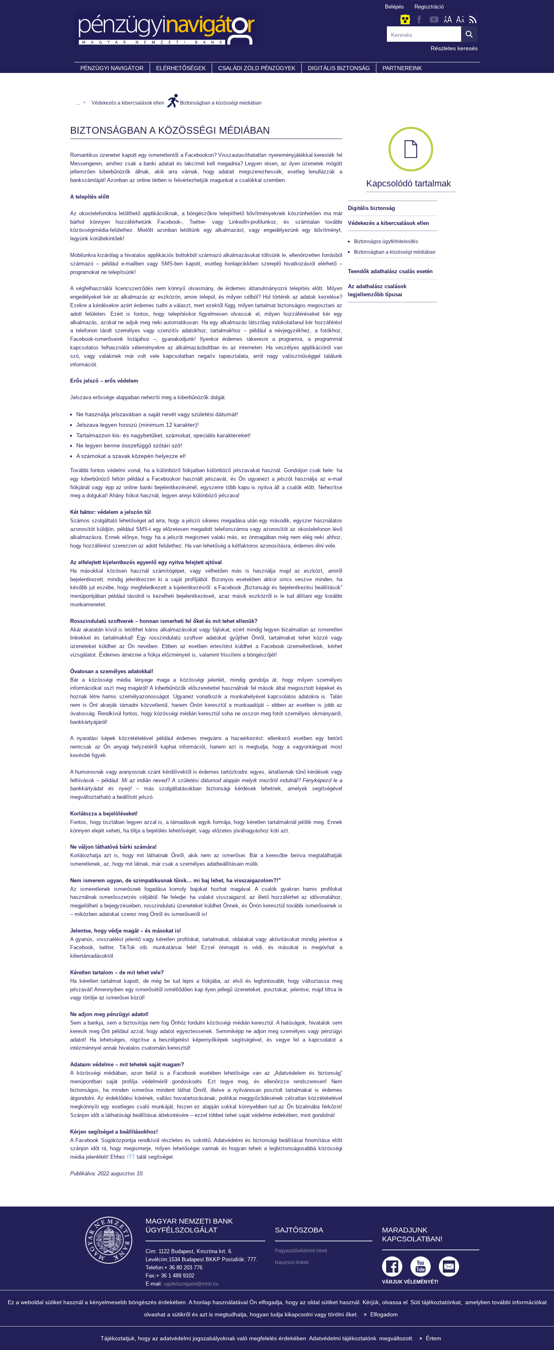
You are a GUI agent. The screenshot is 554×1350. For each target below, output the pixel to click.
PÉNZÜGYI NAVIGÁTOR (112, 68)
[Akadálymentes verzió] (405, 20)
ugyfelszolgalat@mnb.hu (191, 1284)
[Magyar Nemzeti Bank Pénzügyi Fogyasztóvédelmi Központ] (277, 32)
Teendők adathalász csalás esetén (390, 271)
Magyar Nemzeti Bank (108, 1240)
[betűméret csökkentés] (460, 19)
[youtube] (434, 19)
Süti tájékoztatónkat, (436, 1302)
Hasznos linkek (292, 1262)
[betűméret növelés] (448, 19)
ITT (131, 1157)
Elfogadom (384, 1314)
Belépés (394, 7)
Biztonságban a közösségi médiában (221, 103)
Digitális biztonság (371, 208)
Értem (433, 1338)
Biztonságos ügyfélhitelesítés (386, 241)
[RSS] (473, 19)
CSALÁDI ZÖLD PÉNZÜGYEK (256, 68)
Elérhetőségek (181, 68)
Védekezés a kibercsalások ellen (128, 103)
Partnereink (402, 68)
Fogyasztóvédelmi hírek (301, 1251)
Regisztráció (429, 7)
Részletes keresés (454, 48)
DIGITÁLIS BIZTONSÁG (339, 68)
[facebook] (419, 19)
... (78, 103)
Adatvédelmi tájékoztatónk (342, 1338)
